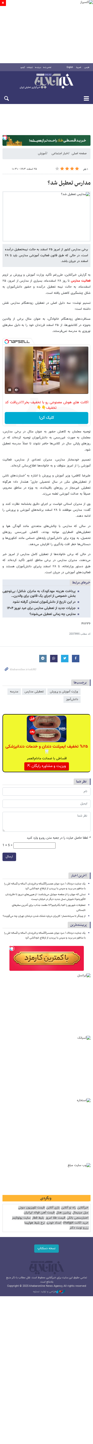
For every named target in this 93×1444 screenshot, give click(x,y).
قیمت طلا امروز (55, 1218)
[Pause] (10, 390)
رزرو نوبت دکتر (78, 1228)
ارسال (9, 856)
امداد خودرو (53, 1223)
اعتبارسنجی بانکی (77, 1218)
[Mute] (17, 390)
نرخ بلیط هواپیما (34, 1223)
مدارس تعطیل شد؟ (69, 183)
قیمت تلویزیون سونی (31, 1207)
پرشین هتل (63, 1212)
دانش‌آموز (72, 699)
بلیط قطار (38, 1218)
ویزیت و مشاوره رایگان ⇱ (46, 766)
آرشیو (23, 67)
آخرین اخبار (79, 875)
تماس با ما (47, 67)
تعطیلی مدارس (34, 691)
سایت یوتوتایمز (21, 1218)
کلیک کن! (46, 418)
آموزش (42, 153)
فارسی (86, 67)
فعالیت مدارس (80, 280)
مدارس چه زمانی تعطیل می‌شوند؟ (53, 614)
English (70, 67)
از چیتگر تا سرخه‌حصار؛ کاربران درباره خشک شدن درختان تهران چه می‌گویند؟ (44, 916)
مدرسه (14, 691)
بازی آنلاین (53, 1207)
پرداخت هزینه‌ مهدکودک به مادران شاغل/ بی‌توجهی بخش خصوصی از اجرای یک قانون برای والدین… (39, 594)
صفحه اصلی (79, 153)
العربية (78, 67)
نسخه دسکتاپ (46, 1248)
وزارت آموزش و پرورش (64, 691)
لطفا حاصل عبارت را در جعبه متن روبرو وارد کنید (59, 838)
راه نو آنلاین (68, 1207)
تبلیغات (30, 67)
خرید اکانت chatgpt (75, 1223)
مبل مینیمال (80, 1212)
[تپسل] (4, 137)
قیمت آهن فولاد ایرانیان (39, 1212)
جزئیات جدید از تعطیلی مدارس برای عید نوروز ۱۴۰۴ (41, 608)
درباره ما (38, 67)
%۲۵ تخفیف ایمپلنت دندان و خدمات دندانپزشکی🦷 (46, 749)
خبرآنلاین (46, 82)
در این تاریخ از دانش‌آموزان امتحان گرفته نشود (44, 602)
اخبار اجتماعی (60, 153)
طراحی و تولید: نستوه (44, 1292)
